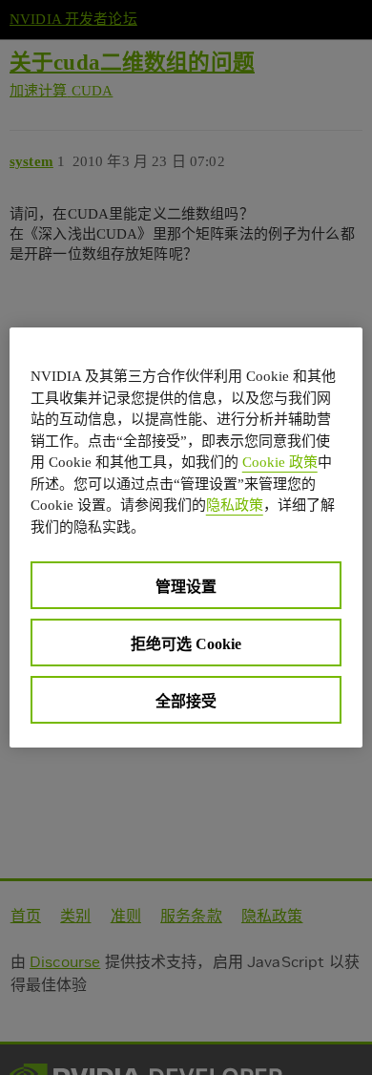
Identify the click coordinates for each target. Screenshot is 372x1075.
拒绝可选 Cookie (186, 644)
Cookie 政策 (280, 462)
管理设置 (186, 587)
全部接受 (186, 701)
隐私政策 (234, 505)
